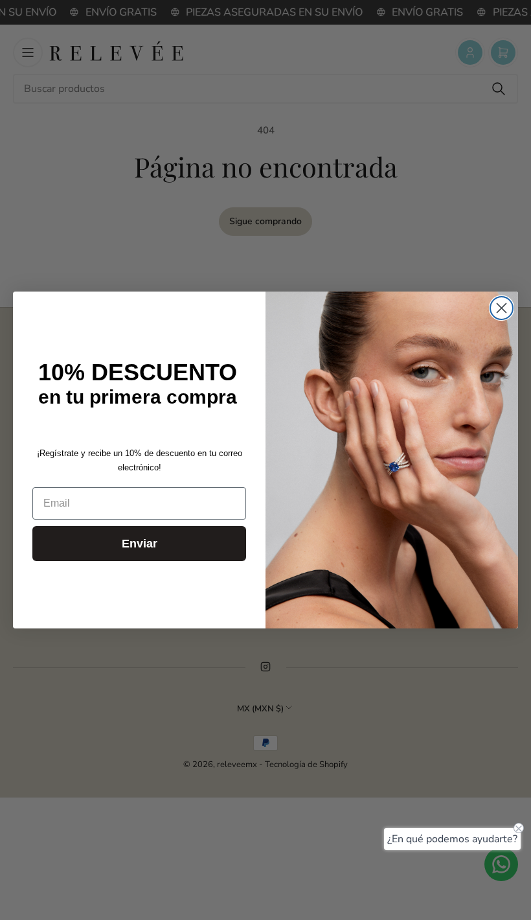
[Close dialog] (501, 308)
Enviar (139, 543)
